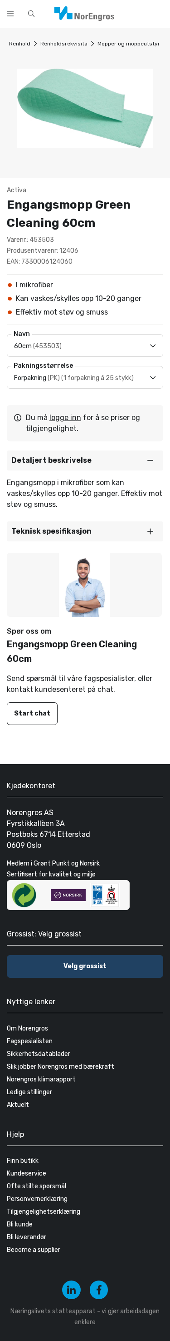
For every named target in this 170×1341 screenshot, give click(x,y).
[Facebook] (99, 1290)
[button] (85, 460)
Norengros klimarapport (41, 1079)
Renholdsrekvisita (63, 43)
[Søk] (134, 12)
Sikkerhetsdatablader (38, 1054)
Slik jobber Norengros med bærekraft (60, 1067)
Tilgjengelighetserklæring (43, 1212)
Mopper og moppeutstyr (128, 43)
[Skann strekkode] (158, 12)
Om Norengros (27, 1028)
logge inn (65, 417)
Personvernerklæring (37, 1199)
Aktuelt (18, 1105)
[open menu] (10, 13)
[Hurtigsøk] (31, 13)
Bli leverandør (26, 1237)
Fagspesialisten (30, 1041)
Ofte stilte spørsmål (36, 1186)
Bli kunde (20, 1224)
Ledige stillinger (29, 1092)
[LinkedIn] (71, 1290)
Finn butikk (23, 1161)
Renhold (19, 43)
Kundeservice (26, 1173)
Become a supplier (33, 1250)
